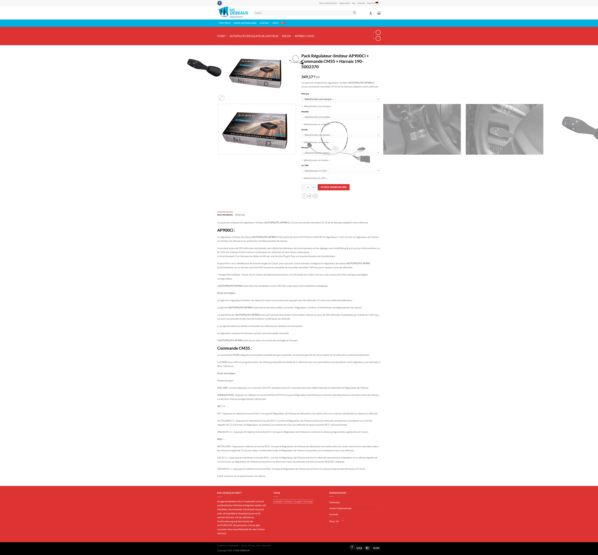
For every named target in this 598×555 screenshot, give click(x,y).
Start (221, 36)
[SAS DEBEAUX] (232, 13)
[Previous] (219, 184)
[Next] (229, 96)
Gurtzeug (308, 501)
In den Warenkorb (333, 187)
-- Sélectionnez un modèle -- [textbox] (316, 124)
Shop (275, 23)
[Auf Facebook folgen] (219, 3)
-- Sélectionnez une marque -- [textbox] (317, 106)
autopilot (278, 501)
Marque (305, 93)
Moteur (305, 147)
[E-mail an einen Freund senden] (315, 196)
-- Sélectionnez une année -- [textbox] (316, 142)
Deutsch (371, 3)
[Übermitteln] (354, 13)
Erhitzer (288, 501)
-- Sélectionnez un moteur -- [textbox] (316, 160)
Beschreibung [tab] (225, 215)
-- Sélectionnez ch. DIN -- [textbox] (314, 177)
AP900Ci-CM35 (304, 36)
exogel (298, 501)
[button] (370, 13)
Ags (354, 3)
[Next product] (378, 32)
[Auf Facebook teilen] (304, 196)
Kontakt (361, 3)
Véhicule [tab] (240, 215)
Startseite (225, 23)
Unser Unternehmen (328, 3)
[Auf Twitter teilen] (309, 196)
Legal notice (344, 3)
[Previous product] (378, 38)
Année (304, 129)
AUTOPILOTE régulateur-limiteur (254, 36)
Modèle (305, 111)
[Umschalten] (343, 520)
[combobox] (317, 106)
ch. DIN (304, 165)
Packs (286, 36)
